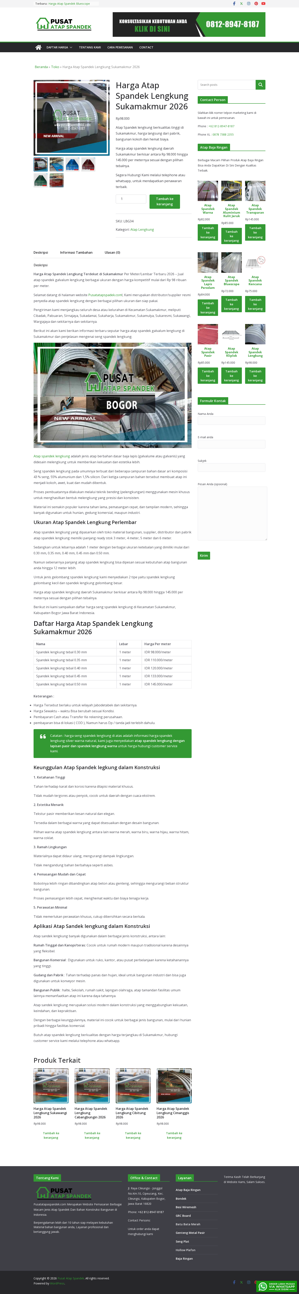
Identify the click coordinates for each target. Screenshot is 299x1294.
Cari (261, 84)
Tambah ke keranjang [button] (51, 1135)
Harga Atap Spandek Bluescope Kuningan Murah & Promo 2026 (69, 6)
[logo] (64, 1188)
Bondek (181, 1198)
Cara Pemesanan (120, 47)
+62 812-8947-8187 (221, 126)
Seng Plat (182, 1241)
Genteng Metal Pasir (190, 1233)
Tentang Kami (90, 47)
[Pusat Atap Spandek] (38, 47)
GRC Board (183, 1216)
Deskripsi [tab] (41, 252)
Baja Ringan (184, 1258)
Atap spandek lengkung (52, 456)
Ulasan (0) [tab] (112, 252)
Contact (146, 47)
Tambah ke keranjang (165, 201)
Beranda (41, 67)
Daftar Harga (57, 47)
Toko (55, 67)
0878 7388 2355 (223, 134)
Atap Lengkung (142, 229)
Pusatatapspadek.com (105, 295)
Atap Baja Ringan (188, 1190)
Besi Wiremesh (186, 1207)
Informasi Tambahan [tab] (76, 252)
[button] (70, 47)
